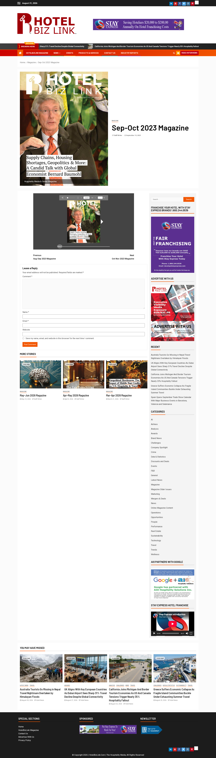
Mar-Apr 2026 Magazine (119, 395)
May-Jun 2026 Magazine (33, 395)
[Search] (174, 53)
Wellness (155, 554)
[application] (172, 624)
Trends (154, 550)
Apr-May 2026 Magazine (76, 395)
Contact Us (109, 53)
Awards (154, 433)
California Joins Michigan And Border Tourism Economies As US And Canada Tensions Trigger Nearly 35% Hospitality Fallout (98, 46)
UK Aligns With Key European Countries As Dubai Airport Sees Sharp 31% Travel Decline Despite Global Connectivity (172, 366)
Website (26, 330)
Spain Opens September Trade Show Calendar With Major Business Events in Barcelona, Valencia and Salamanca (171, 400)
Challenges (156, 443)
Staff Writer (118, 135)
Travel (153, 545)
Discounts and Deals (160, 461)
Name (25, 312)
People (154, 522)
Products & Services (89, 53)
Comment (27, 276)
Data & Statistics (158, 457)
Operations (156, 512)
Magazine (115, 120)
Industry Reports (129, 53)
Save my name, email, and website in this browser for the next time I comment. (60, 338)
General (154, 475)
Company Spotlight (159, 447)
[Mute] (187, 633)
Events (69, 53)
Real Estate (156, 531)
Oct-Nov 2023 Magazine (123, 257)
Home (21, 726)
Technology (156, 540)
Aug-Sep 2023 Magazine (44, 257)
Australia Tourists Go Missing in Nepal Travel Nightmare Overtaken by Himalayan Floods (40, 693)
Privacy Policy (24, 740)
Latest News (156, 480)
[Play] (154, 633)
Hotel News (40, 700)
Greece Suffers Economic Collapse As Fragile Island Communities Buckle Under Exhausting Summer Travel (171, 389)
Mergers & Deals (158, 498)
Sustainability (157, 536)
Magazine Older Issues (161, 489)
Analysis (154, 429)
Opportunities (157, 517)
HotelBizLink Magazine (37, 53)
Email (25, 321)
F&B (153, 471)
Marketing (155, 494)
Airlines (154, 424)
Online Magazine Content (162, 508)
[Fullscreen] (191, 633)
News (56, 53)
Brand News (156, 438)
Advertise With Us (26, 737)
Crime (153, 452)
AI (152, 419)
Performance (156, 526)
